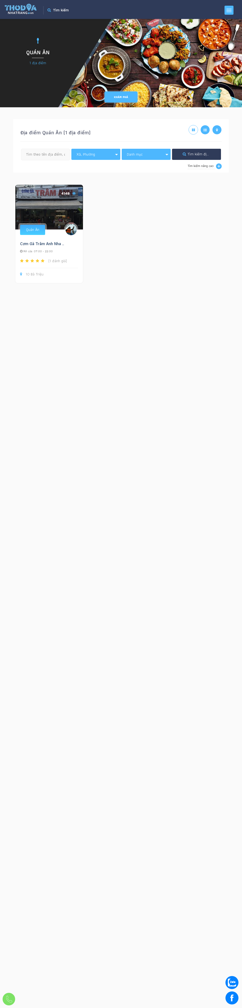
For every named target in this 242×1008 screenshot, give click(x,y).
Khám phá (121, 97)
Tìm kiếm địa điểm (201, 154)
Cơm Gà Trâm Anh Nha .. (42, 243)
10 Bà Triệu (34, 274)
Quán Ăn (32, 230)
